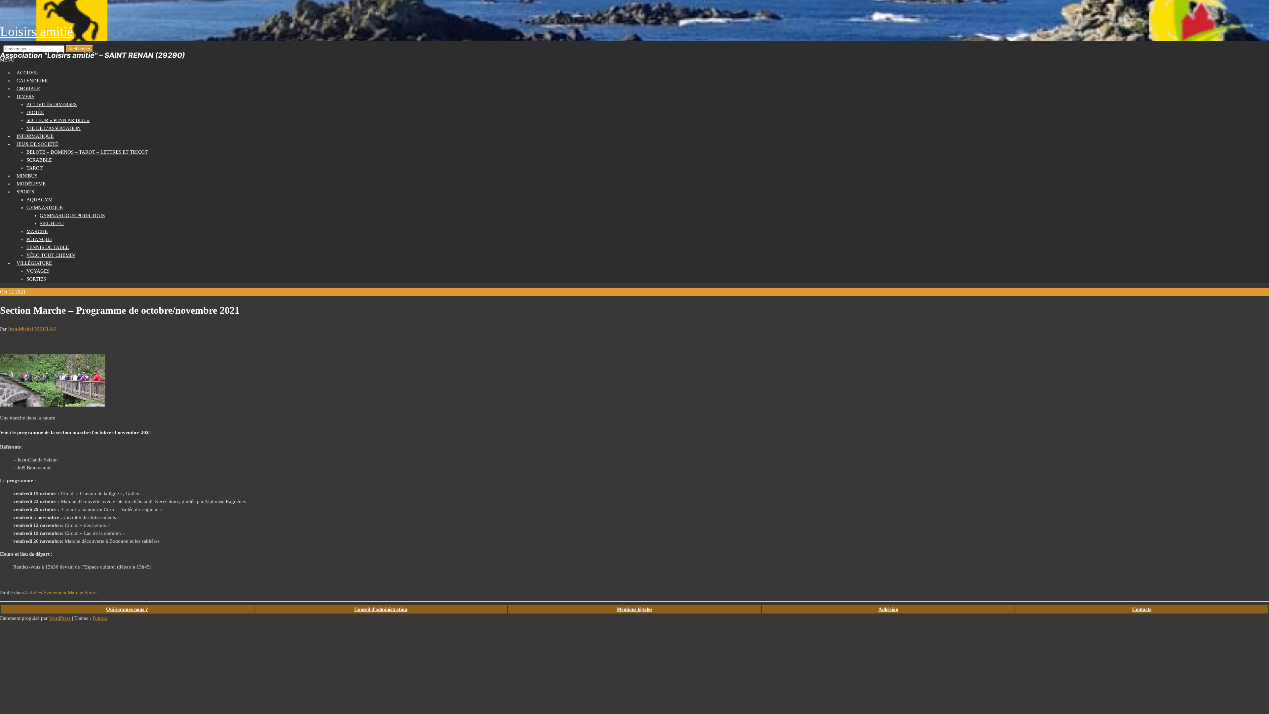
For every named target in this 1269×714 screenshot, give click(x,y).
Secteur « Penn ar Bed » (58, 120)
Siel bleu (52, 223)
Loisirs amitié (36, 31)
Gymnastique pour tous (72, 215)
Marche (37, 231)
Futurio (100, 618)
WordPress (60, 618)
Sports (25, 191)
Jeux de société (37, 144)
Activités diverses (51, 104)
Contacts (1141, 609)
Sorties (36, 279)
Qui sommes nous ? (127, 609)
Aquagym (39, 199)
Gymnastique (44, 207)
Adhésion (888, 609)
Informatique (35, 136)
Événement (54, 592)
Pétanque (39, 239)
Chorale (28, 88)
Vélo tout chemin (50, 255)
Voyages (38, 271)
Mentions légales (634, 609)
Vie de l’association (53, 128)
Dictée (35, 112)
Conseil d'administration (380, 609)
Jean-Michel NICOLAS (32, 329)
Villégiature (34, 263)
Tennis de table (47, 247)
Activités (33, 592)
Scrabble (39, 160)
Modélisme (31, 183)
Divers (25, 96)
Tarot (34, 168)
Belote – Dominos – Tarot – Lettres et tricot (87, 152)
